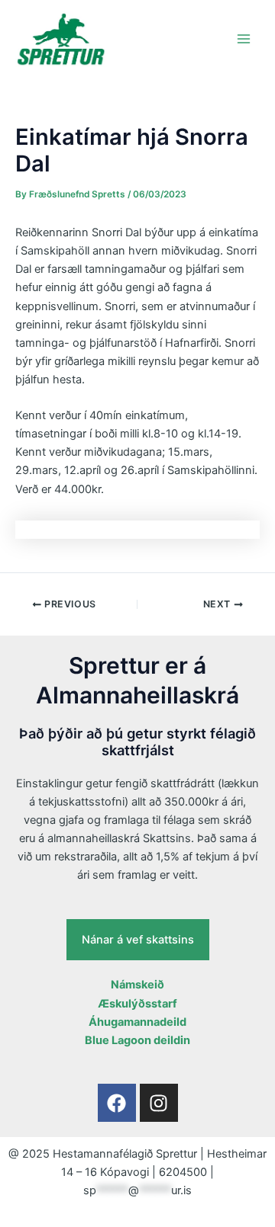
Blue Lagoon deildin (137, 1040)
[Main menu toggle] (244, 39)
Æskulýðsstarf (137, 1004)
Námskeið (137, 985)
